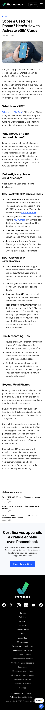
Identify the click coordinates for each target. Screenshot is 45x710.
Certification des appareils (22, 663)
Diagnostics (22, 667)
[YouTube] (33, 605)
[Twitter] (11, 605)
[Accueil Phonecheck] (12, 5)
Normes (22, 688)
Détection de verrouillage (22, 671)
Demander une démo (22, 564)
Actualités (22, 638)
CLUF (28, 693)
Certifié (23, 613)
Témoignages (22, 642)
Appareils (22, 625)
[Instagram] (18, 605)
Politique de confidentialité (21, 697)
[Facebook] (4, 605)
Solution (22, 617)
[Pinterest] (41, 605)
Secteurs (22, 621)
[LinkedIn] (26, 605)
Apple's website (28, 212)
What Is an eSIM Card (12, 112)
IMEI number (19, 220)
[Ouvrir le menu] (41, 4)
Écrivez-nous (17, 693)
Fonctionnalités (22, 629)
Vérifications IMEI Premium (22, 675)
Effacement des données (22, 659)
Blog (5, 16)
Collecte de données (22, 654)
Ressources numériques (22, 646)
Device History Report (22, 679)
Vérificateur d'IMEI (22, 684)
